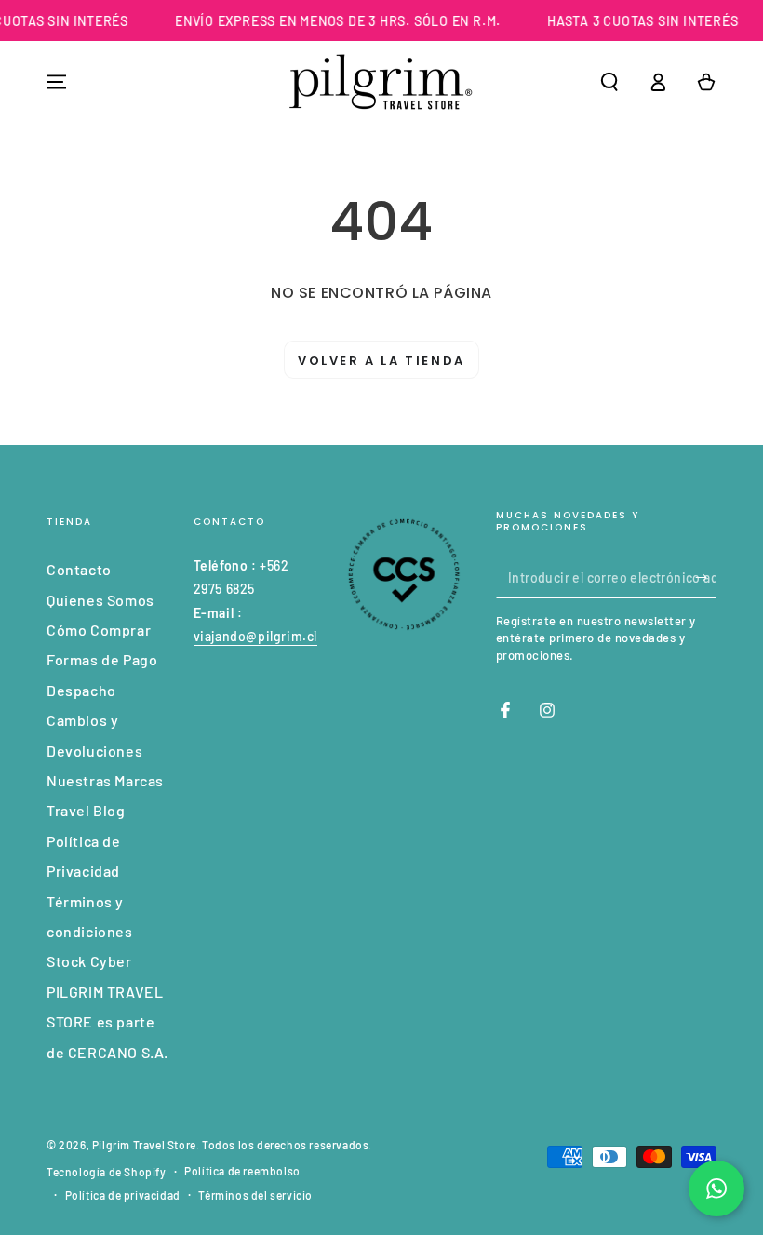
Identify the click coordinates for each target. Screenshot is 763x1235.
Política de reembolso (242, 1170)
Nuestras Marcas (105, 780)
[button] (609, 81)
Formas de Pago (102, 659)
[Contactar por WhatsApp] (716, 1188)
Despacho (81, 690)
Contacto (79, 569)
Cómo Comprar (99, 629)
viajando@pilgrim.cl (255, 636)
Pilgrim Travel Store (144, 1144)
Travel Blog (86, 810)
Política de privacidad (123, 1194)
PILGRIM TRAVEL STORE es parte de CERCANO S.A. (107, 1022)
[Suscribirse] (705, 577)
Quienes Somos (100, 600)
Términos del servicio (255, 1194)
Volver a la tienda (381, 360)
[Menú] (57, 81)
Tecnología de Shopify (107, 1171)
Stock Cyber (89, 961)
